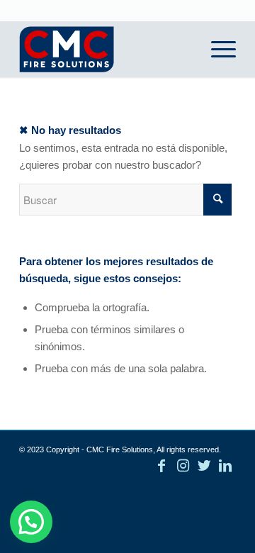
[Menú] (216, 49)
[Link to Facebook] (161, 465)
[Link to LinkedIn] (225, 465)
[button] (31, 522)
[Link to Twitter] (204, 465)
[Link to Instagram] (182, 465)
